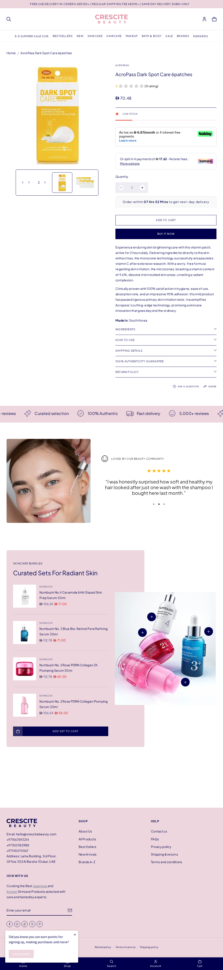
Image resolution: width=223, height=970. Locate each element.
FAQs (155, 839)
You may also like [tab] (111, 779)
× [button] (75, 934)
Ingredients (125, 329)
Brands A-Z (87, 862)
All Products (87, 839)
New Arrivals (87, 854)
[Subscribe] (70, 910)
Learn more (21, 954)
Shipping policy (149, 946)
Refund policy (103, 946)
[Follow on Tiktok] (25, 924)
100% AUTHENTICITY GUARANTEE (139, 361)
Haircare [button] (114, 36)
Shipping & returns (164, 854)
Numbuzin (45, 586)
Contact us (159, 831)
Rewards (200, 36)
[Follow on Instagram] (17, 924)
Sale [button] (169, 36)
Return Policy (127, 372)
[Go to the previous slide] (23, 182)
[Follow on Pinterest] (40, 924)
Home (11, 53)
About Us (85, 831)
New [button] (80, 36)
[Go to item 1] (154, 504)
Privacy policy (161, 847)
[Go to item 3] (164, 504)
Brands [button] (183, 36)
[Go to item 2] (159, 504)
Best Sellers (87, 847)
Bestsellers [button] (63, 36)
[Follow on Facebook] (10, 924)
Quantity (121, 176)
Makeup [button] (132, 36)
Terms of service (125, 946)
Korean (12, 891)
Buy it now (166, 233)
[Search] (9, 19)
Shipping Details (129, 350)
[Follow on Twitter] (32, 924)
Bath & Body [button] (152, 36)
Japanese (40, 886)
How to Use (125, 340)
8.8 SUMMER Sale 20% (32, 36)
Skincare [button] (95, 36)
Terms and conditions (166, 862)
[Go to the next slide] (45, 182)
